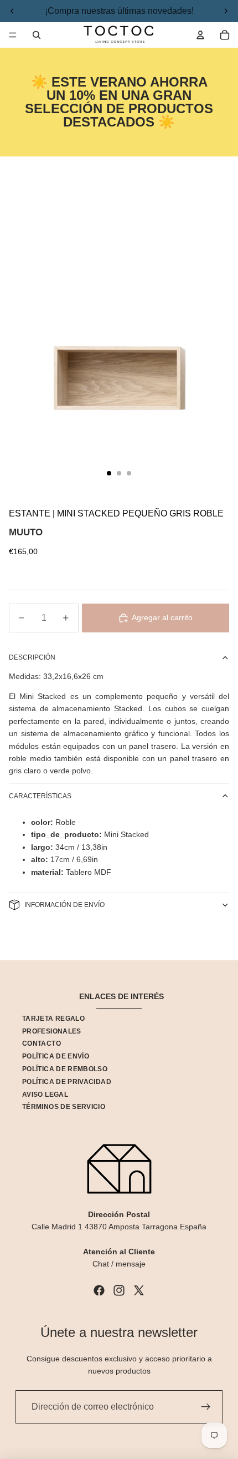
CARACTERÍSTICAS (40, 796)
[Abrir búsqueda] (36, 35)
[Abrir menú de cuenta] (200, 35)
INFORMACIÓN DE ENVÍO (64, 905)
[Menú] (12, 35)
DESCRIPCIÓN (32, 657)
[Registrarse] (206, 1407)
